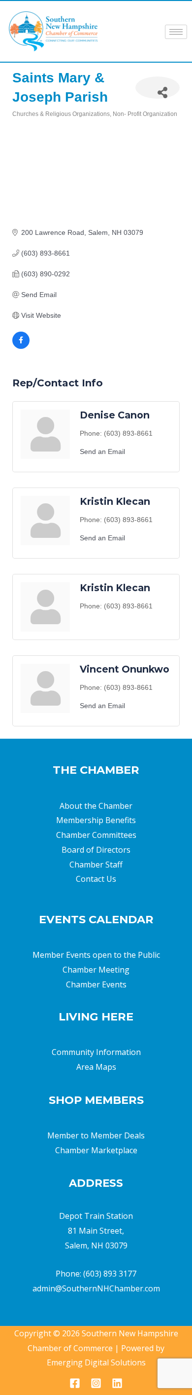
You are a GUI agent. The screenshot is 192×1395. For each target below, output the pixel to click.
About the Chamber (96, 805)
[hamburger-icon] (176, 32)
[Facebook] (74, 1383)
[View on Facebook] (21, 346)
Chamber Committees (96, 834)
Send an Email (102, 451)
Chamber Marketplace (96, 1150)
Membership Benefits (96, 820)
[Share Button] (157, 87)
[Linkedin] (117, 1383)
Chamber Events (96, 984)
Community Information (96, 1052)
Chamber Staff (96, 864)
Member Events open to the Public (96, 954)
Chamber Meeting (96, 969)
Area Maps (96, 1066)
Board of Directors (96, 849)
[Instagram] (96, 1383)
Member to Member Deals (96, 1135)
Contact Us (96, 878)
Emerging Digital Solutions (96, 1362)
